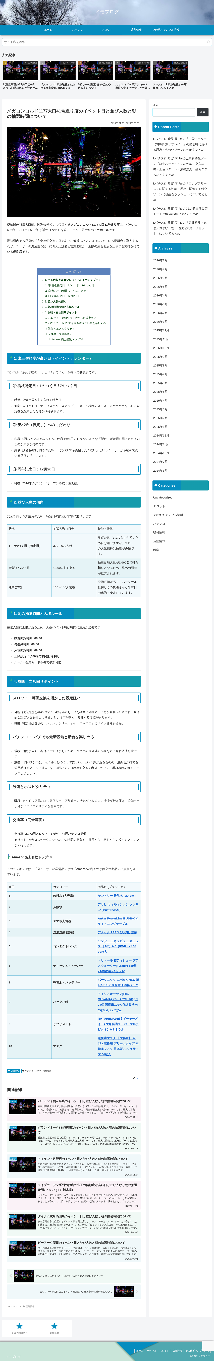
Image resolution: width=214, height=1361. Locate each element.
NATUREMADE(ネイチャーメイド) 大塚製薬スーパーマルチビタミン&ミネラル (118, 1024)
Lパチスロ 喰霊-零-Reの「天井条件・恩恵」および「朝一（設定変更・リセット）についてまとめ (180, 228)
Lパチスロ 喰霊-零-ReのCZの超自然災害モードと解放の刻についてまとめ (180, 211)
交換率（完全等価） (60, 333)
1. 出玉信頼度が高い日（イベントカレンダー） (73, 279)
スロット (164, 1350)
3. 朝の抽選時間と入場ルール (62, 306)
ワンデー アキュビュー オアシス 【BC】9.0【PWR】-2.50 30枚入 (118, 946)
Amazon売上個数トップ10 (67, 339)
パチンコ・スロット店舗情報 (38, 1071)
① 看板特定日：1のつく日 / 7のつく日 (71, 285)
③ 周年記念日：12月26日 (63, 295)
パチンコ (151, 1350)
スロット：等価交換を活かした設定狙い (72, 317)
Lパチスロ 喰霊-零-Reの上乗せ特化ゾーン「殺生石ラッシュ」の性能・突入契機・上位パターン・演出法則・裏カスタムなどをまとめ (180, 166)
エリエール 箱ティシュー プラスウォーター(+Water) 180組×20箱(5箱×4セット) (118, 966)
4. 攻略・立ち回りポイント (61, 312)
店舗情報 (15, 1071)
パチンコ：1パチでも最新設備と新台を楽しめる (77, 323)
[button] (208, 42)
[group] (20, 76)
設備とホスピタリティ (61, 328)
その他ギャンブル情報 (197, 1350)
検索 (155, 105)
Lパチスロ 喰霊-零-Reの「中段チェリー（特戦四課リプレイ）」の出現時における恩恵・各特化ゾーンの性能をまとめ (180, 144)
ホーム (139, 1350)
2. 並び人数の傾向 (55, 301)
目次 (68, 271)
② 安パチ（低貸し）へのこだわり (68, 290)
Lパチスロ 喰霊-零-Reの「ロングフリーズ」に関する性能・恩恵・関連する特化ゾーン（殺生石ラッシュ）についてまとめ (180, 191)
